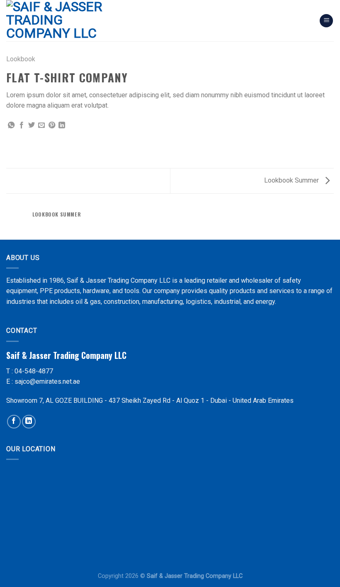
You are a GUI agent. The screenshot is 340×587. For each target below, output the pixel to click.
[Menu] (326, 21)
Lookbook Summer (292, 180)
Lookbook (20, 59)
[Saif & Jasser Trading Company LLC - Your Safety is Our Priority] (65, 20)
